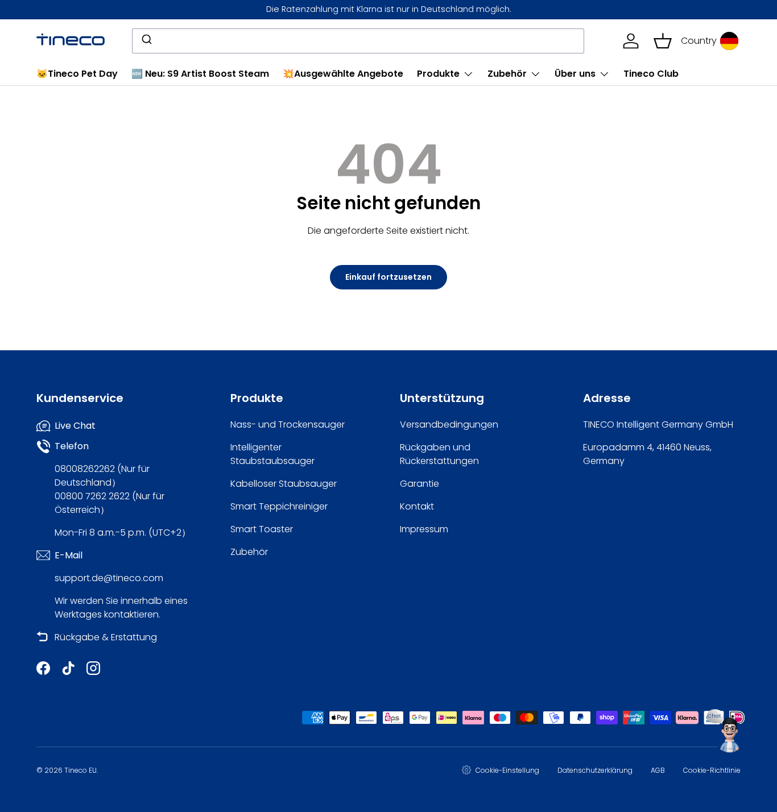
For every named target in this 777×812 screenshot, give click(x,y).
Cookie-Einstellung (507, 770)
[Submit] (146, 41)
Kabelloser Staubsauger (283, 483)
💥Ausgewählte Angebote (343, 73)
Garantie (419, 483)
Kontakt (417, 506)
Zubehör (507, 73)
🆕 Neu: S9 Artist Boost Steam (200, 73)
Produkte (438, 73)
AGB (658, 770)
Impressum (424, 529)
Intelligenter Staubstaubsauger (272, 454)
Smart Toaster (261, 529)
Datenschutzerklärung (595, 770)
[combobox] (358, 40)
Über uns (575, 73)
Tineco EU (80, 770)
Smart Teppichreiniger (279, 506)
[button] (662, 40)
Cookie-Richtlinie (712, 770)
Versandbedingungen (449, 424)
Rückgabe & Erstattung (106, 637)
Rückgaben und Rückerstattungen (439, 454)
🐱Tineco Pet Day (77, 73)
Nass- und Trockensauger (287, 424)
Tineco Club (651, 73)
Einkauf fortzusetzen (388, 277)
